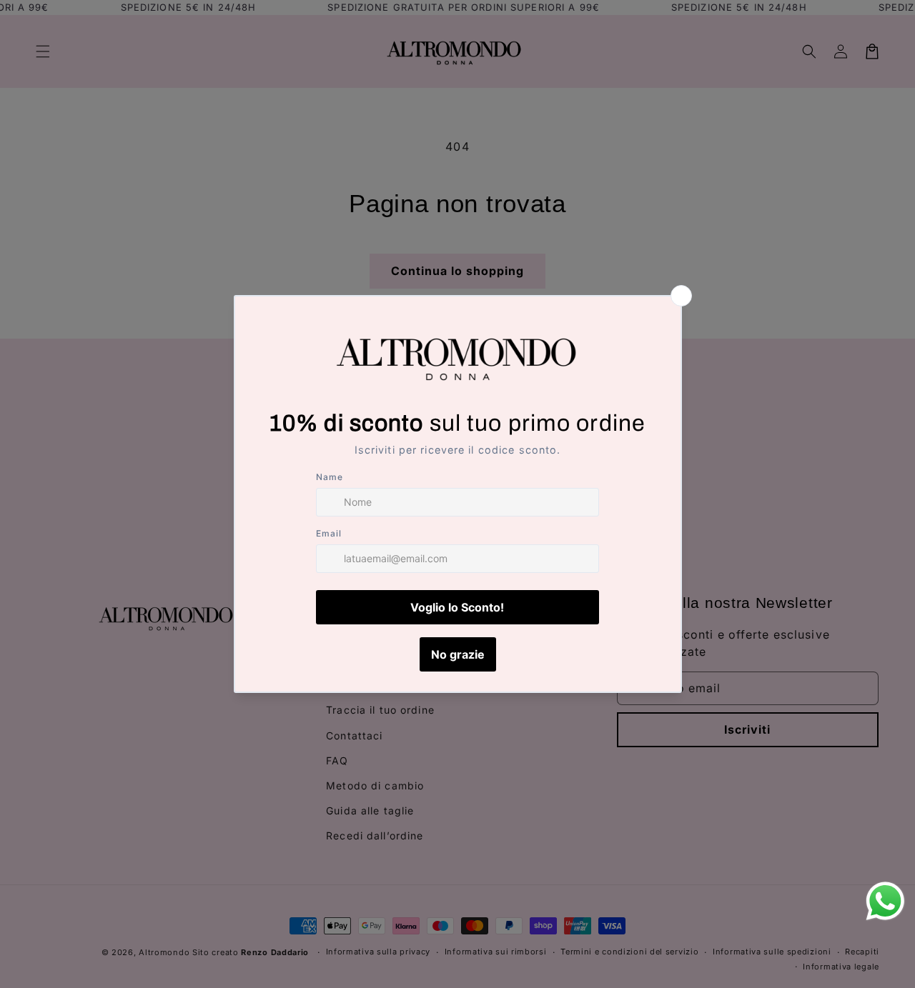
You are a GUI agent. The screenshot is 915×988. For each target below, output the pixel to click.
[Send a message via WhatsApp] (885, 901)
